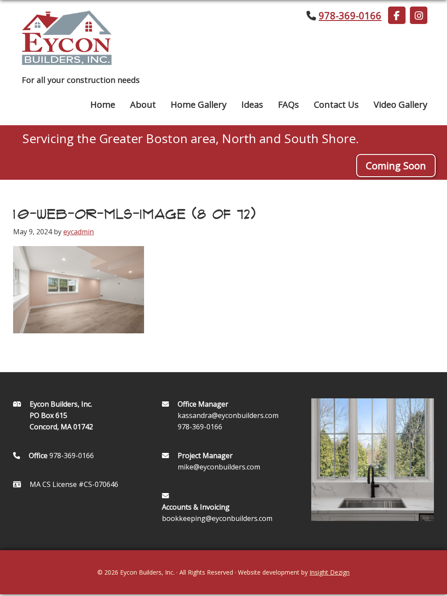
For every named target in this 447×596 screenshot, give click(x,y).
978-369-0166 (350, 15)
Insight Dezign (329, 572)
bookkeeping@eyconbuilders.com (217, 518)
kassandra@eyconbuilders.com (228, 415)
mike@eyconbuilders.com (219, 467)
